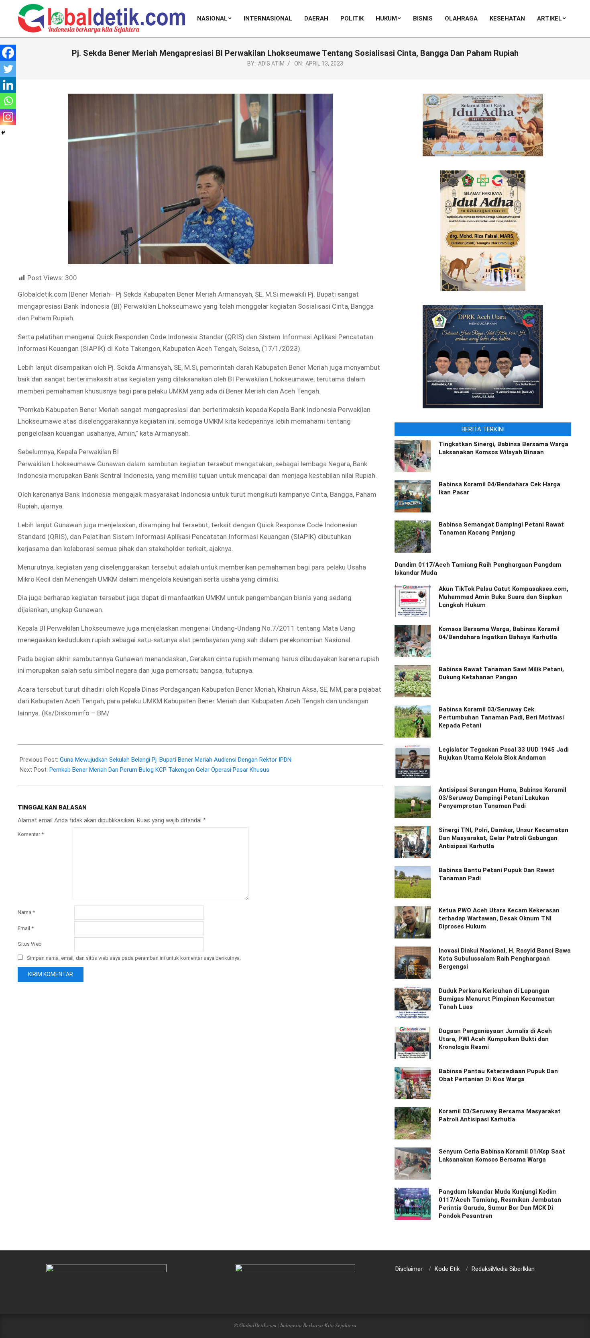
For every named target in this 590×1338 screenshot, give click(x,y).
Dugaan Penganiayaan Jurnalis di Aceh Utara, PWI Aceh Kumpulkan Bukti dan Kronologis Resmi (495, 1039)
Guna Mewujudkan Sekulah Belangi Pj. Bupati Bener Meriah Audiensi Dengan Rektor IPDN (175, 759)
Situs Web (30, 944)
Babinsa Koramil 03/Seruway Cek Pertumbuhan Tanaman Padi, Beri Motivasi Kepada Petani (501, 717)
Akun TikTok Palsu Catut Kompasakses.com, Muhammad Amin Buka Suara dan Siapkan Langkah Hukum (503, 597)
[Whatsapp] (8, 101)
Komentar (31, 834)
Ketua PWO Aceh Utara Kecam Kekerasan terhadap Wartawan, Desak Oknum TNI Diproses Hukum (499, 918)
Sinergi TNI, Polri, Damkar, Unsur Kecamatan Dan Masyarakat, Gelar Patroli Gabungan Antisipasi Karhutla (503, 838)
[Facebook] (8, 53)
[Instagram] (8, 117)
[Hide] (3, 132)
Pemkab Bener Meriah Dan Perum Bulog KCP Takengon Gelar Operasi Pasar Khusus (159, 769)
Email (26, 928)
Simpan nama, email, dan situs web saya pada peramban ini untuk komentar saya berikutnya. (133, 958)
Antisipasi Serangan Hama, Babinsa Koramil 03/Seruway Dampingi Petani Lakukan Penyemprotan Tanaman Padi (502, 797)
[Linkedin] (8, 85)
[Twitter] (8, 69)
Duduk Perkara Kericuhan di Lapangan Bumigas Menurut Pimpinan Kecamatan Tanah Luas (497, 998)
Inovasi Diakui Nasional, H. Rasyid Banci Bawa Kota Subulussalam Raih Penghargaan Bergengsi (505, 958)
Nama (26, 912)
